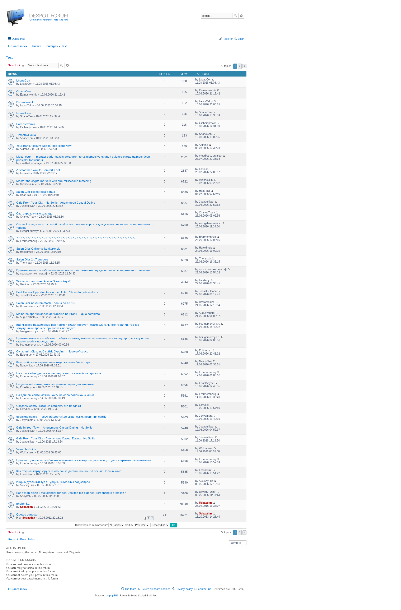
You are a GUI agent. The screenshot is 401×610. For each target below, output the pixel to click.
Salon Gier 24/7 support (32, 259)
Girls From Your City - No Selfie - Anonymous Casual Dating (55, 202)
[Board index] (22, 20)
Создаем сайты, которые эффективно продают (48, 405)
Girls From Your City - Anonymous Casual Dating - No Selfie (55, 438)
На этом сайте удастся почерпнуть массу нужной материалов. (59, 373)
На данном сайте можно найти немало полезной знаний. (55, 395)
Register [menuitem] (228, 38)
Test (9, 57)
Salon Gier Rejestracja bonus (35, 191)
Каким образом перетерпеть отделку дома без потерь (53, 362)
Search (235, 15)
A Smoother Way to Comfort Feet (38, 170)
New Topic (14, 65)
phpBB (113, 595)
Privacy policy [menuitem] (184, 589)
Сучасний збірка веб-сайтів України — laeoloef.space (52, 351)
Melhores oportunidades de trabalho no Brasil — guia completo (58, 313)
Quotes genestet (27, 514)
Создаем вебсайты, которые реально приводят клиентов (55, 384)
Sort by (129, 525)
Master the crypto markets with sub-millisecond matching (53, 180)
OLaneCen (23, 91)
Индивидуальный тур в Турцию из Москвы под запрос (53, 482)
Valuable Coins (26, 449)
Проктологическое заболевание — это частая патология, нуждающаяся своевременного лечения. (83, 270)
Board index (19, 589)
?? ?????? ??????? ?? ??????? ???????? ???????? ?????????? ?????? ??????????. (75, 237)
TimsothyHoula (26, 135)
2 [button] (240, 66)
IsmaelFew (23, 113)
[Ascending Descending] (160, 525)
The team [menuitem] (130, 589)
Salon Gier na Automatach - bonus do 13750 (45, 303)
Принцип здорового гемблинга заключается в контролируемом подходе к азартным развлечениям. (84, 460)
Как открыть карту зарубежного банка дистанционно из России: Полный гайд (68, 471)
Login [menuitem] (241, 38)
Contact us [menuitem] (204, 589)
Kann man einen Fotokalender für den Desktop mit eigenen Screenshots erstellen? (71, 492)
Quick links (18, 38)
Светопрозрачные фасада (34, 213)
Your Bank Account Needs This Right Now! (44, 145)
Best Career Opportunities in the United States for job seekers (57, 292)
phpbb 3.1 (23, 503)
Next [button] (244, 66)
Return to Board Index (21, 539)
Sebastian (26, 506)
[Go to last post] (213, 79)
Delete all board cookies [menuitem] (155, 589)
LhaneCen (23, 80)
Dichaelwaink (25, 102)
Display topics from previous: (91, 525)
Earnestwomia (25, 124)
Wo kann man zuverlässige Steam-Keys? (43, 281)
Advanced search (241, 15)
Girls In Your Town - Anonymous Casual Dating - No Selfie (54, 427)
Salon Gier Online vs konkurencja (38, 248)
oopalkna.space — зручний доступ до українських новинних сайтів (61, 416)
